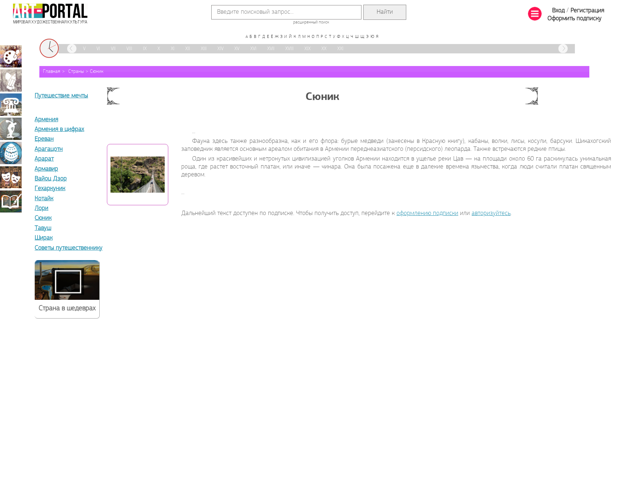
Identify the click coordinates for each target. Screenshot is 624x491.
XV (236, 49)
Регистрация (587, 11)
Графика (11, 80)
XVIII (289, 49)
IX (145, 49)
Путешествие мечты (61, 96)
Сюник (96, 71)
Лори (41, 208)
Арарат (44, 159)
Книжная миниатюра (11, 201)
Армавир (46, 169)
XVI (253, 49)
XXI (340, 49)
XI (172, 49)
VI (98, 49)
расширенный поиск (311, 22)
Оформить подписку (574, 19)
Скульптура (11, 129)
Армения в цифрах (59, 129)
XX (323, 49)
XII (187, 49)
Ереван (44, 139)
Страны (76, 71)
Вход (558, 11)
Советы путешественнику (69, 248)
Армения (46, 120)
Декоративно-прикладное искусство (11, 153)
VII (113, 49)
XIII (204, 49)
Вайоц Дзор (51, 179)
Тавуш (43, 228)
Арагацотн (49, 149)
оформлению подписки (427, 213)
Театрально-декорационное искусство (11, 177)
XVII (270, 49)
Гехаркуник (50, 188)
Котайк (44, 199)
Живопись (11, 56)
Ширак (44, 238)
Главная (51, 71)
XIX (307, 49)
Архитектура (11, 104)
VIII (129, 49)
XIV (220, 49)
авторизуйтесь (491, 213)
